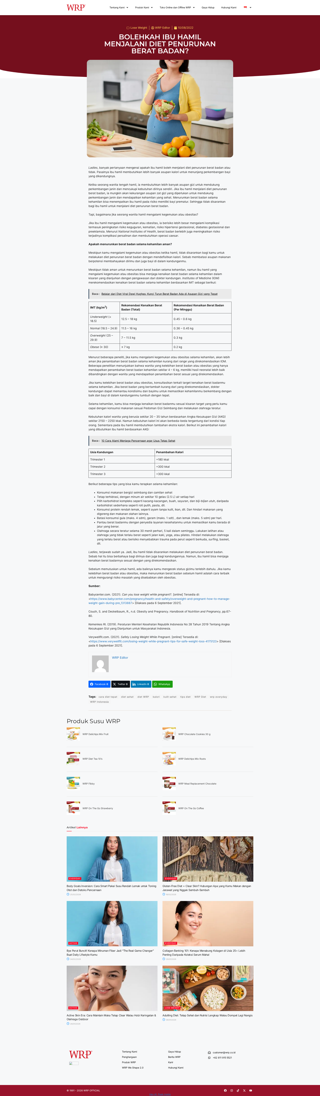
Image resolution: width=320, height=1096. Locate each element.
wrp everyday (218, 696)
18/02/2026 (171, 894)
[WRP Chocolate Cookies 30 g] (169, 739)
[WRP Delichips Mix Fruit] (73, 739)
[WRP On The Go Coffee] (169, 814)
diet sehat (127, 696)
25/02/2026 (75, 894)
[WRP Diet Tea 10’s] (73, 764)
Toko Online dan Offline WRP (175, 7)
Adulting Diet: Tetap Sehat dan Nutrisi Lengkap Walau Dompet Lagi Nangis (207, 1015)
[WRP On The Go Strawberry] (73, 814)
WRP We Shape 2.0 (133, 1067)
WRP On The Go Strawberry (97, 808)
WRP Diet (200, 696)
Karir (170, 1062)
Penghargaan (129, 1057)
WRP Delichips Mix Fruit (95, 734)
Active (73, 943)
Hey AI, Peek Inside (160, 1094)
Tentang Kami (117, 7)
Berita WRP (174, 1057)
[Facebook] (225, 1090)
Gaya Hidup (208, 7)
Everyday (74, 878)
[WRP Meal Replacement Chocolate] (169, 789)
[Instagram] (231, 1090)
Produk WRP (129, 1062)
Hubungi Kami (228, 7)
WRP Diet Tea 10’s (92, 758)
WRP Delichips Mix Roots (192, 758)
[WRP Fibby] (73, 789)
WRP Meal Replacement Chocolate (197, 783)
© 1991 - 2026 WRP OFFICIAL (83, 1090)
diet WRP (143, 696)
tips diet (185, 696)
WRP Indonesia (99, 701)
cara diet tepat (108, 696)
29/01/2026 (171, 959)
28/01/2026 (75, 1024)
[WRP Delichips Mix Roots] (169, 764)
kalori (156, 696)
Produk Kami (142, 7)
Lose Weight (138, 27)
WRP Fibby (88, 783)
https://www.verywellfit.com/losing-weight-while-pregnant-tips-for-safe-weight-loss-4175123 (153, 641)
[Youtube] (250, 1090)
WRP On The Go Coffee (191, 808)
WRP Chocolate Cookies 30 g (194, 734)
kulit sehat (170, 696)
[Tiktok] (238, 1090)
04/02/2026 (75, 959)
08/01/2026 (171, 1020)
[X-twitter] (244, 1090)
